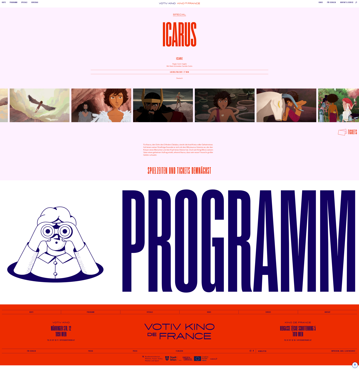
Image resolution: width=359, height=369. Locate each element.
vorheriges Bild (7, 104)
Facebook (253, 351)
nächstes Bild (352, 104)
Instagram (250, 351)
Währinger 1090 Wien (61, 331)
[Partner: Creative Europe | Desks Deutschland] (201, 358)
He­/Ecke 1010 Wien (298, 331)
